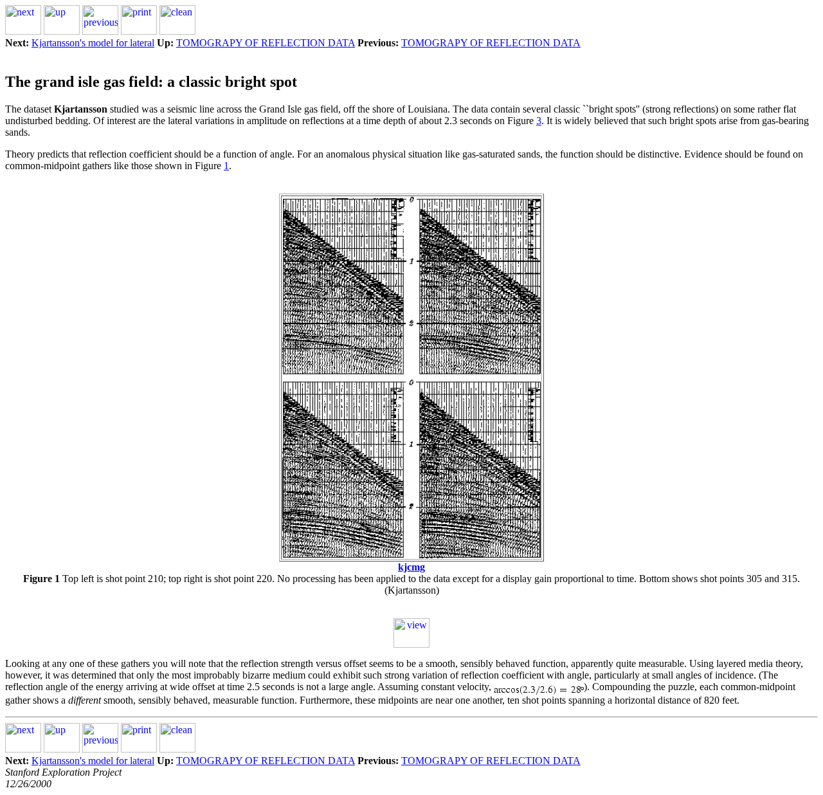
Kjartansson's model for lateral (93, 42)
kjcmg (411, 567)
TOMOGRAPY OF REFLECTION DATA (265, 42)
